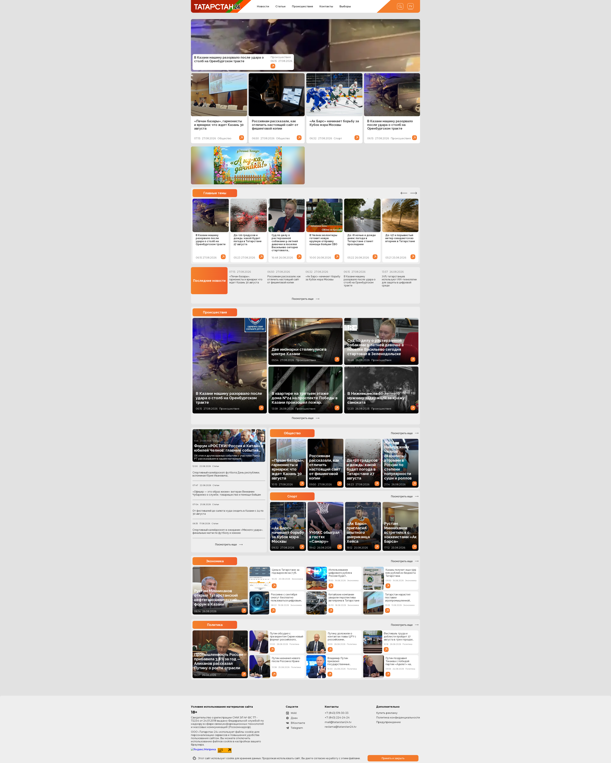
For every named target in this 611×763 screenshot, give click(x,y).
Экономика (215, 561)
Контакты (326, 6)
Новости (263, 6)
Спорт (292, 496)
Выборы (345, 6)
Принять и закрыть (393, 758)
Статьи (280, 6)
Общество (292, 433)
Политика (215, 625)
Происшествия (302, 6)
